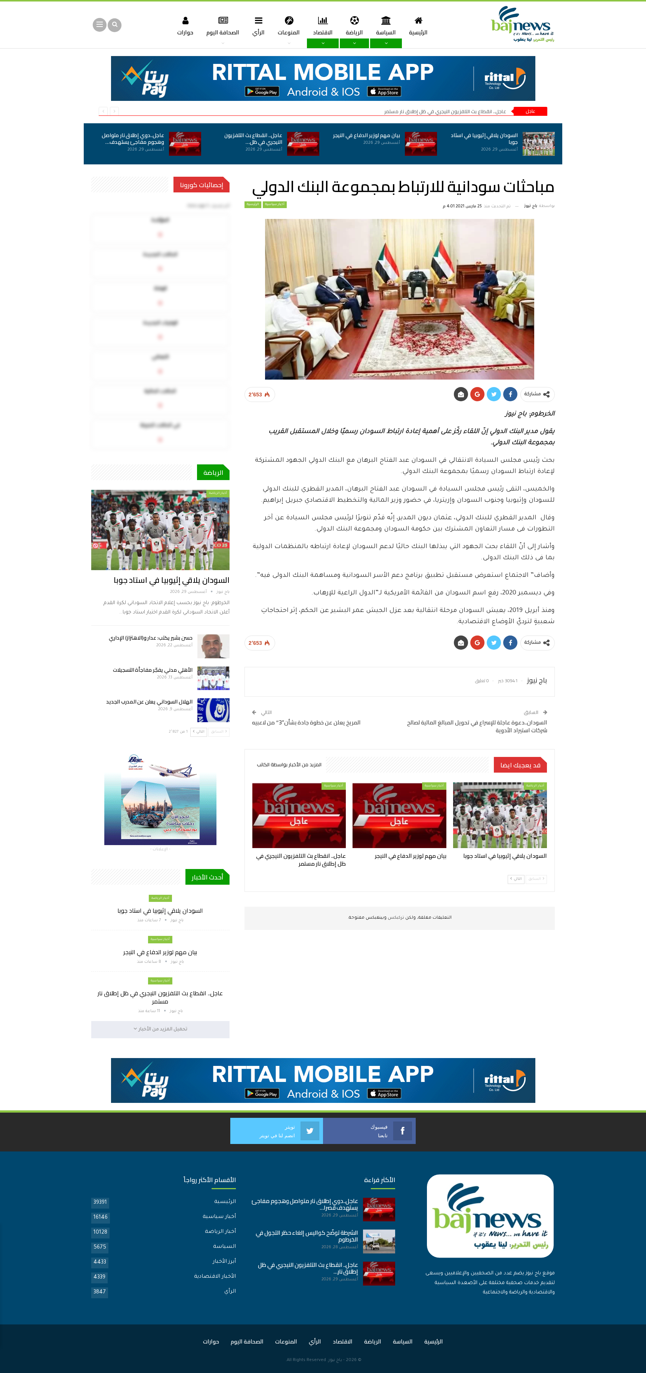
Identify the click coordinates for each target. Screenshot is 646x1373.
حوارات (185, 32)
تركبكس (395, 918)
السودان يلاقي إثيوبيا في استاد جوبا (484, 138)
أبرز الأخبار (224, 1262)
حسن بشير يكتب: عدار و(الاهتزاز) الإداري (151, 638)
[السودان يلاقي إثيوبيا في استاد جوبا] (539, 144)
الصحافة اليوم (222, 32)
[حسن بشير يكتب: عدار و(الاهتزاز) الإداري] (213, 646)
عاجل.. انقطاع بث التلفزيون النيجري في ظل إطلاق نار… (308, 1268)
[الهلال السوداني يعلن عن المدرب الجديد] (213, 710)
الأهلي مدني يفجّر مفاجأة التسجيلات (153, 670)
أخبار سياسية (274, 205)
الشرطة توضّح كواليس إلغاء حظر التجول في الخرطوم (307, 1236)
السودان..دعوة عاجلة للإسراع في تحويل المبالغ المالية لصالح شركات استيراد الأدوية (477, 726)
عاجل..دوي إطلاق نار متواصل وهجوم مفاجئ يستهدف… (133, 138)
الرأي (258, 32)
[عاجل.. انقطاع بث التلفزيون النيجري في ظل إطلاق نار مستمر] (303, 144)
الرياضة (354, 32)
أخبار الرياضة (535, 786)
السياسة (386, 32)
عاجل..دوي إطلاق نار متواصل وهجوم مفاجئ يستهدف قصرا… (305, 1204)
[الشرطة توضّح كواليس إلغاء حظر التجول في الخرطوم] (379, 1241)
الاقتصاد (323, 32)
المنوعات (289, 32)
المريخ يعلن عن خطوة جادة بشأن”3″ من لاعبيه (306, 722)
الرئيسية (418, 32)
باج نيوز (335, 1360)
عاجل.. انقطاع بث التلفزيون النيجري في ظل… (253, 138)
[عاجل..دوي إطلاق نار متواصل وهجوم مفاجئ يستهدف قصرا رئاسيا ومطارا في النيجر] (185, 144)
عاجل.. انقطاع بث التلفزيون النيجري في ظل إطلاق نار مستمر (445, 111)
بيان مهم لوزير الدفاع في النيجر (366, 135)
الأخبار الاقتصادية (215, 1277)
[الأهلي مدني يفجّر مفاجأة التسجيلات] (213, 678)
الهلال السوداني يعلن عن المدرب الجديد (149, 701)
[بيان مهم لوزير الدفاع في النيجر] (421, 144)
